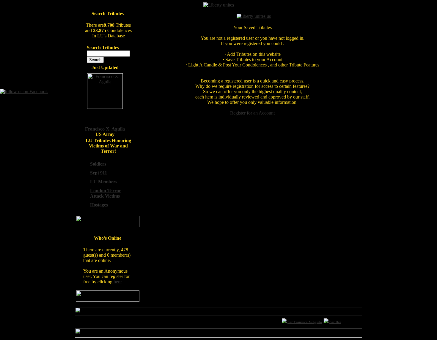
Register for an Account (252, 112)
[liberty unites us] (254, 16)
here (118, 281)
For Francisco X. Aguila (303, 322)
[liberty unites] (218, 4)
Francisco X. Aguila (105, 128)
